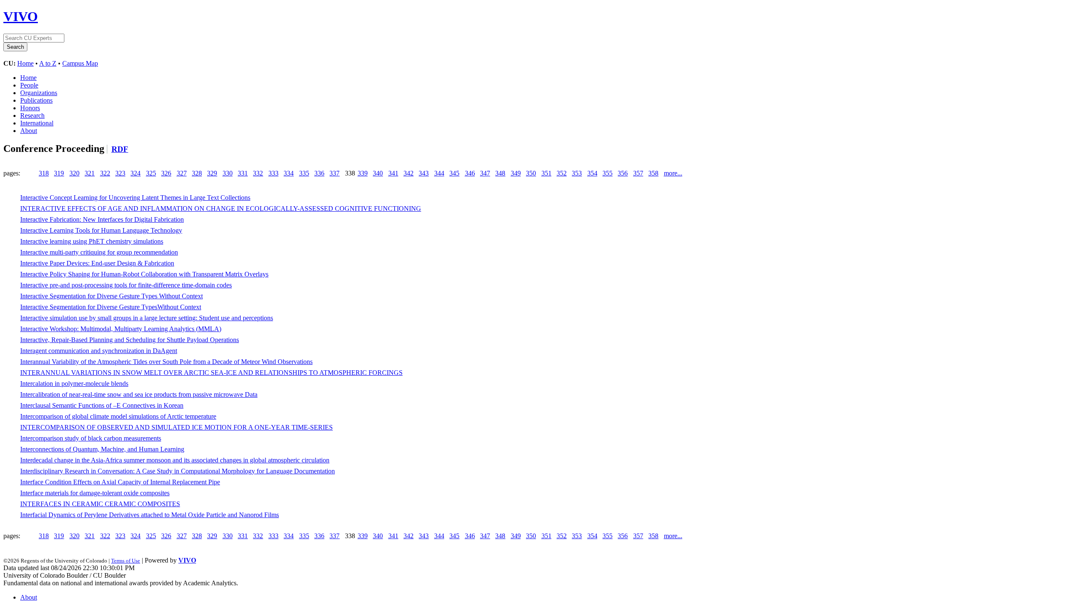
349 (516, 173)
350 (531, 173)
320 (74, 173)
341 (393, 173)
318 (44, 173)
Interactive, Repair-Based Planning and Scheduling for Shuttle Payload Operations (129, 339)
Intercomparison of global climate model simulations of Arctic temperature (118, 416)
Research (32, 115)
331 (243, 173)
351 (546, 173)
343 (424, 173)
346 (470, 173)
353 (577, 173)
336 (319, 173)
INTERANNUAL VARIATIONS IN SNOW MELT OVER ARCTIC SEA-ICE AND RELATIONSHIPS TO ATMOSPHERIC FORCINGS (211, 372)
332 (258, 173)
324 (135, 173)
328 (197, 173)
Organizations (38, 92)
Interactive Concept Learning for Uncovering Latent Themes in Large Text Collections (135, 197)
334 (289, 173)
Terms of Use (125, 561)
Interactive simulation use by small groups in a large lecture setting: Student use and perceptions (146, 317)
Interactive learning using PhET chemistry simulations (91, 241)
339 (363, 173)
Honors (30, 108)
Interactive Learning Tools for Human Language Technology (101, 230)
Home (25, 63)
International (36, 123)
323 (120, 173)
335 (304, 173)
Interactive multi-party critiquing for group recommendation (99, 252)
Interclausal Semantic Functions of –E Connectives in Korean (101, 405)
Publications (36, 100)
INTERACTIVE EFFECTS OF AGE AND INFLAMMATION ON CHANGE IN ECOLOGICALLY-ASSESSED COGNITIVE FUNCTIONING (220, 208)
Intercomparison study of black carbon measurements (90, 438)
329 (212, 173)
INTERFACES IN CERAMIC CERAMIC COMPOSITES (100, 503)
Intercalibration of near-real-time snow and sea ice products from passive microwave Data (138, 394)
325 (151, 173)
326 (166, 173)
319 (59, 173)
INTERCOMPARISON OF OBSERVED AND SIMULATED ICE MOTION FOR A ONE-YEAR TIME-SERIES (176, 427)
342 (408, 173)
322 (105, 173)
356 (623, 173)
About (28, 130)
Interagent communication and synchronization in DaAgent (98, 350)
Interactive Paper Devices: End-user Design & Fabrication (97, 263)
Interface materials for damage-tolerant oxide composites (95, 492)
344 (439, 173)
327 (182, 173)
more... (673, 173)
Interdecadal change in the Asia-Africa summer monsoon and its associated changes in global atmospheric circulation (174, 460)
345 (454, 173)
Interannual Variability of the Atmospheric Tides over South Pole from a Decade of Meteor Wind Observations (166, 361)
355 (607, 173)
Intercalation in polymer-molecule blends (74, 383)
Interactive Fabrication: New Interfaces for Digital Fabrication (102, 219)
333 (273, 173)
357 (638, 173)
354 (592, 173)
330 (228, 173)
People (29, 85)
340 (378, 173)
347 (485, 173)
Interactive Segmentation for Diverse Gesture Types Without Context (111, 296)
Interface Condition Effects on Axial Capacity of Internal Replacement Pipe (120, 482)
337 (334, 173)
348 (500, 173)
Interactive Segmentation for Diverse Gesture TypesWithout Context (110, 307)
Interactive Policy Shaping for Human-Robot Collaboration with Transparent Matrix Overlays (144, 274)
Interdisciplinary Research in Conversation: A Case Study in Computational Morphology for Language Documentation (177, 471)
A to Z (47, 63)
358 (653, 173)
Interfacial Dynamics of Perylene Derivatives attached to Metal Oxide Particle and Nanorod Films (149, 514)
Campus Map (80, 63)
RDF (119, 149)
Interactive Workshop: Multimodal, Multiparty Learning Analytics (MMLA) (120, 328)
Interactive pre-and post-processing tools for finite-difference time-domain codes (126, 285)
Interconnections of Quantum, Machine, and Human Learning (102, 449)
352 (562, 173)
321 (90, 173)
